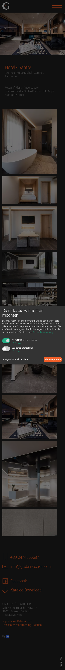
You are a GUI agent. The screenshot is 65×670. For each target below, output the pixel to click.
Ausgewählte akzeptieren (16, 359)
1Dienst (16, 351)
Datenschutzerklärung (42, 332)
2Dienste (16, 343)
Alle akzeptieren (52, 359)
